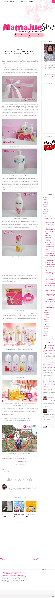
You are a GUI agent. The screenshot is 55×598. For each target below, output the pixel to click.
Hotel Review (24, 573)
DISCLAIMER (31, 1)
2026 (45, 197)
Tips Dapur (15, 580)
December (47, 215)
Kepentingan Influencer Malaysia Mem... (31, 515)
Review (8, 580)
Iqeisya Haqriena (13, 575)
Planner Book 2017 (48, 275)
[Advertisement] (19, 43)
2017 (45, 211)
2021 (45, 204)
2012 (45, 333)
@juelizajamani (52, 79)
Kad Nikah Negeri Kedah (49, 222)
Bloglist (18, 1)
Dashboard (6, 1)
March (46, 323)
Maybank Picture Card (49, 270)
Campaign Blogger (14, 572)
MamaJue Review (5, 577)
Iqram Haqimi (21, 575)
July (46, 316)
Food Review (16, 573)
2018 (45, 209)
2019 (45, 208)
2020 (45, 206)
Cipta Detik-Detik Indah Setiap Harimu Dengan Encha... (49, 248)
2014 (45, 330)
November (47, 216)
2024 (45, 199)
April (46, 321)
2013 (45, 331)
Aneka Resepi (24, 1)
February (47, 324)
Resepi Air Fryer (18, 578)
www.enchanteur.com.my (21, 461)
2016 (45, 213)
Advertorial (19, 49)
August (46, 314)
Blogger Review (5, 572)
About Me (12, 1)
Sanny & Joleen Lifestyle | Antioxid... (5, 515)
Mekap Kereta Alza (48, 235)
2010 (45, 337)
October (46, 310)
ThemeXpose (8, 595)
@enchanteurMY (22, 464)
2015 (45, 328)
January (46, 326)
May (46, 319)
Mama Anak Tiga (48, 303)
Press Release (14, 577)
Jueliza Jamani (12, 485)
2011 (45, 335)
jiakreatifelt (16, 595)
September (47, 312)
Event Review (8, 573)
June (46, 317)
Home (1, 1)
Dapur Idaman (21, 572)
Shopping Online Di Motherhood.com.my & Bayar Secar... (49, 239)
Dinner (3, 573)
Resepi (11, 578)
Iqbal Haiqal (5, 575)
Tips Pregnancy (21, 580)
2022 (45, 202)
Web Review (4, 581)
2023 (45, 201)
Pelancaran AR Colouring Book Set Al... (19, 515)
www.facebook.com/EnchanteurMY (21, 463)
